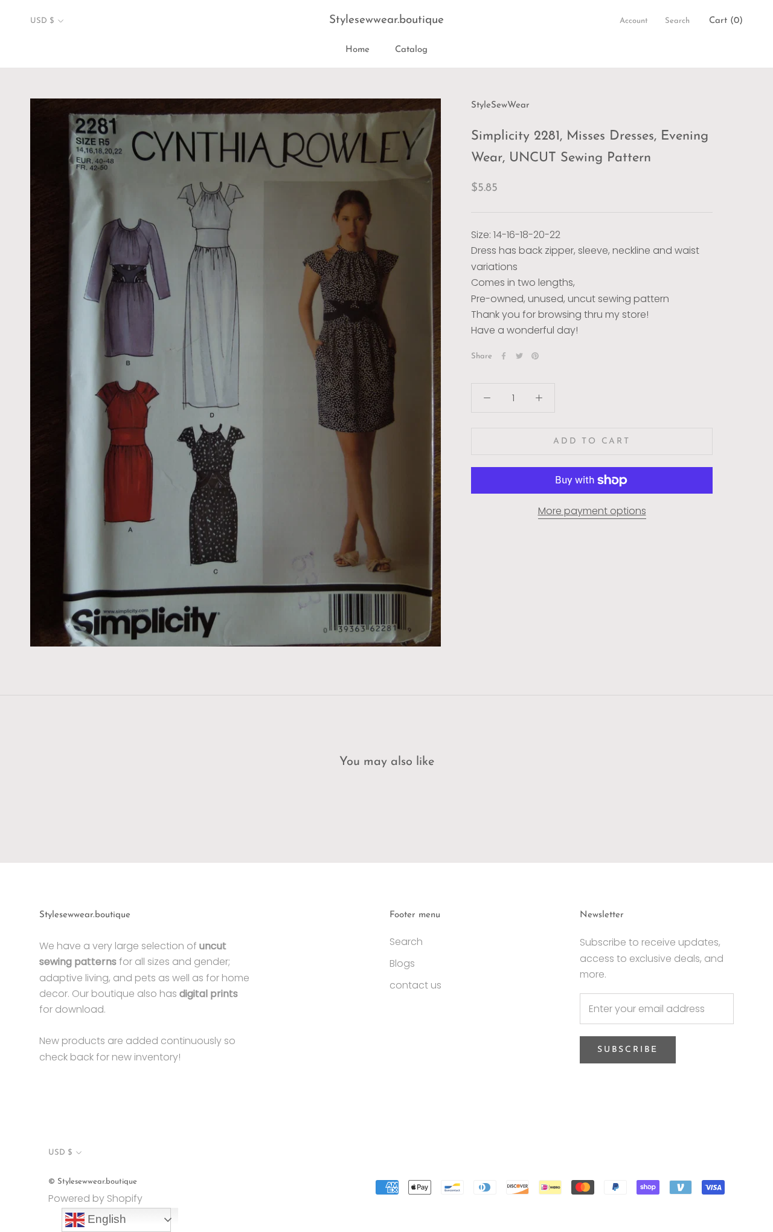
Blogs (402, 963)
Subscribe (627, 1049)
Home (357, 49)
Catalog (411, 49)
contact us (415, 985)
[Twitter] (519, 356)
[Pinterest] (535, 356)
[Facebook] (503, 356)
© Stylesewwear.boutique (92, 1181)
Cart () (726, 20)
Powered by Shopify (95, 1198)
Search (677, 21)
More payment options (592, 511)
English (105, 1219)
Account (634, 21)
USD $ (42, 21)
